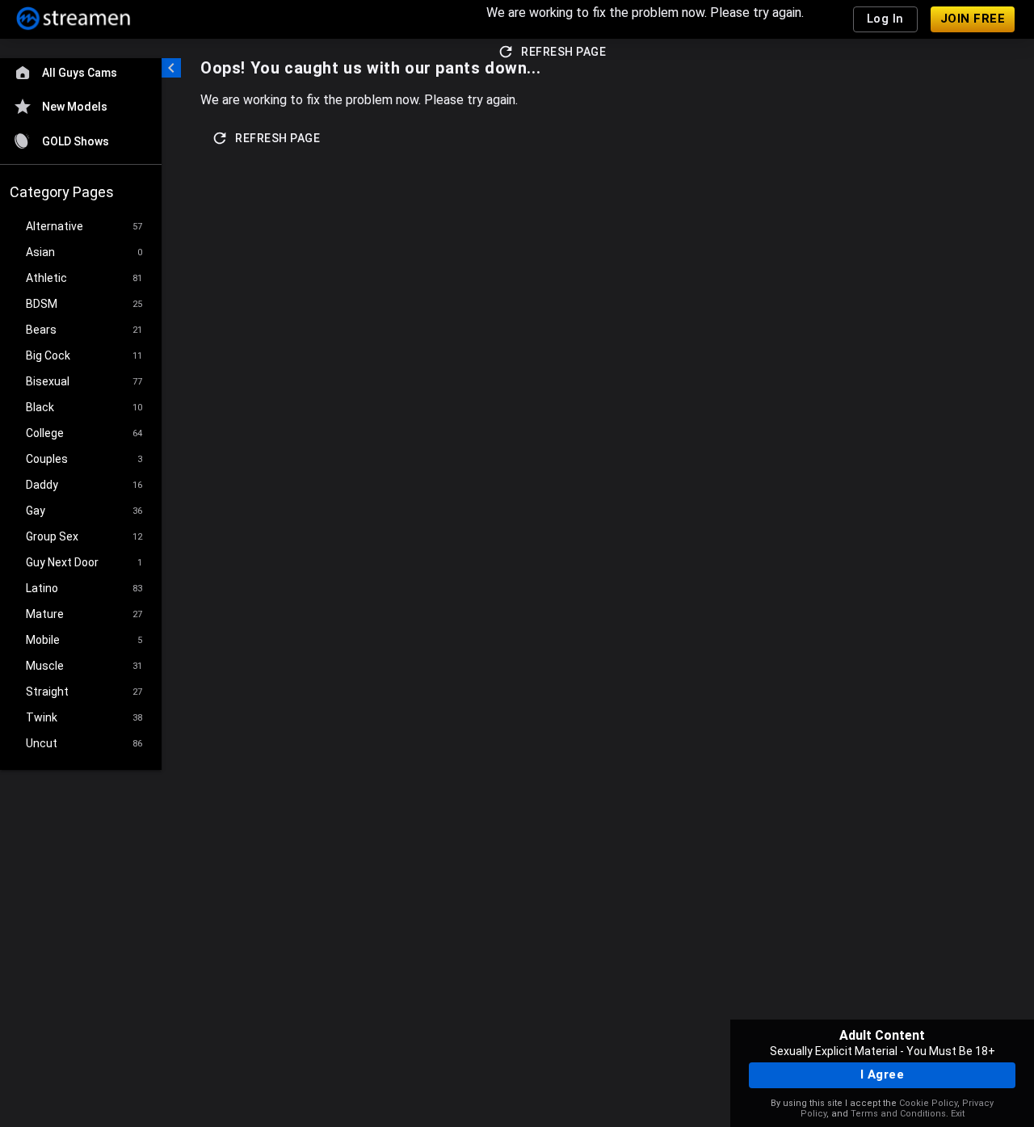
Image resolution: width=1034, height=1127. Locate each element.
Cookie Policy (928, 1103)
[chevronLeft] (171, 68)
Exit (958, 1113)
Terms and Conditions (898, 1113)
